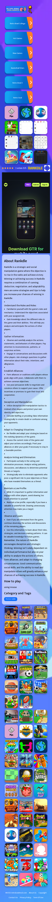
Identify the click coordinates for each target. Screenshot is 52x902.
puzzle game (11, 599)
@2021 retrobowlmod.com (16, 893)
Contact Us (13, 897)
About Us (32, 893)
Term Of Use (38, 897)
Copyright (43, 893)
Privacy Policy (25, 897)
